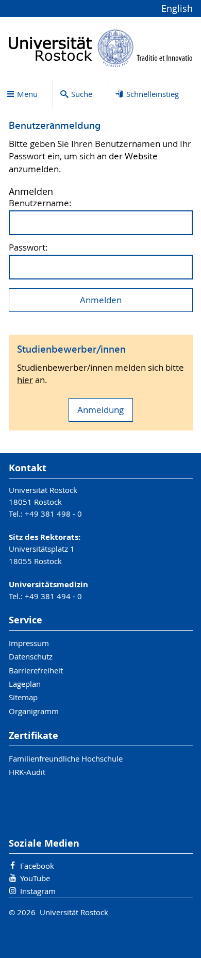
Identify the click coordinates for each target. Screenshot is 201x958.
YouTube (35, 878)
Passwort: (28, 247)
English (177, 8)
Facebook (37, 866)
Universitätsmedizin (48, 584)
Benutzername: (40, 203)
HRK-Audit (27, 772)
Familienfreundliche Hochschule (66, 758)
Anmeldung (100, 410)
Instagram (38, 891)
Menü (27, 94)
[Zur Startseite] (101, 48)
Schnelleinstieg (152, 94)
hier (25, 380)
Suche (81, 94)
